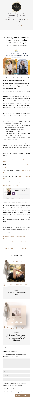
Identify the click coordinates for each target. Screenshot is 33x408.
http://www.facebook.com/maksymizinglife (14, 236)
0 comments (24, 45)
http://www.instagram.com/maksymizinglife (15, 241)
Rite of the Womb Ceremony (10, 185)
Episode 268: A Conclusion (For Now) (16, 293)
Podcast (18, 45)
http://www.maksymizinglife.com (12, 238)
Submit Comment (22, 395)
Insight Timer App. (22, 182)
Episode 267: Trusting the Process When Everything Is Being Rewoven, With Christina (16, 337)
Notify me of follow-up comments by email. (16, 388)
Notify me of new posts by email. (13, 392)
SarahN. (8, 45)
